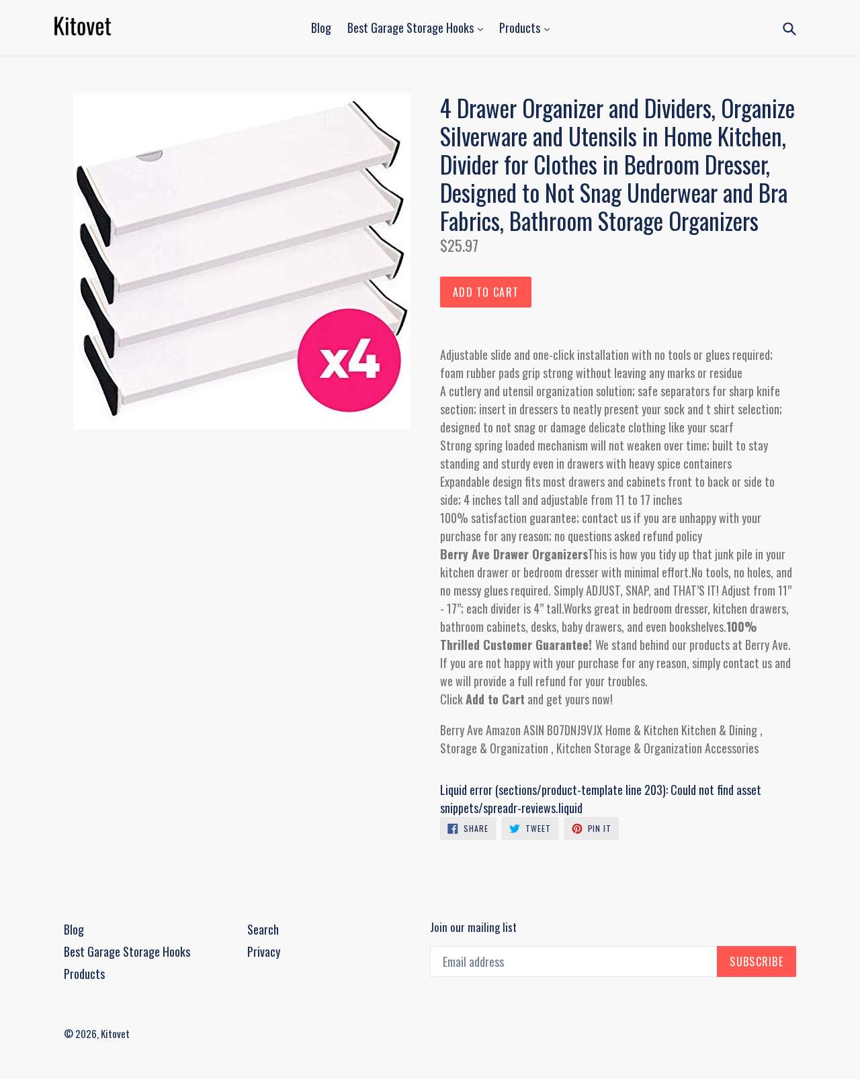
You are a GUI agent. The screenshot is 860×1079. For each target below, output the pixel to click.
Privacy (263, 951)
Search (263, 929)
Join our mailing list (473, 927)
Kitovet (115, 1033)
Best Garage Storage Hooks (411, 27)
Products (521, 27)
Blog (321, 27)
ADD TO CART (486, 292)
